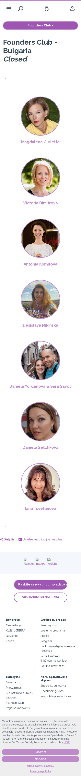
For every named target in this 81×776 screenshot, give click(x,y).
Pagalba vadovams (18, 708)
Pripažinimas (13, 687)
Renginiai (46, 641)
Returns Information (52, 666)
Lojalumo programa (52, 630)
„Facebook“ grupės (52, 691)
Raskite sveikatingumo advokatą (42, 584)
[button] (40, 76)
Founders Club (40, 25)
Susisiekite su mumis (53, 685)
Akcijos (44, 635)
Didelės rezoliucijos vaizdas (42, 539)
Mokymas (12, 682)
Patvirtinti (41, 751)
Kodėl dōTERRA (15, 630)
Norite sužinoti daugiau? (40, 765)
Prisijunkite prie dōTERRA (55, 696)
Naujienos (12, 635)
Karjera (10, 641)
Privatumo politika (40, 771)
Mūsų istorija (13, 625)
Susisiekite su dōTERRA (40, 597)
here (67, 742)
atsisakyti (41, 759)
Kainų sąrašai (48, 625)
